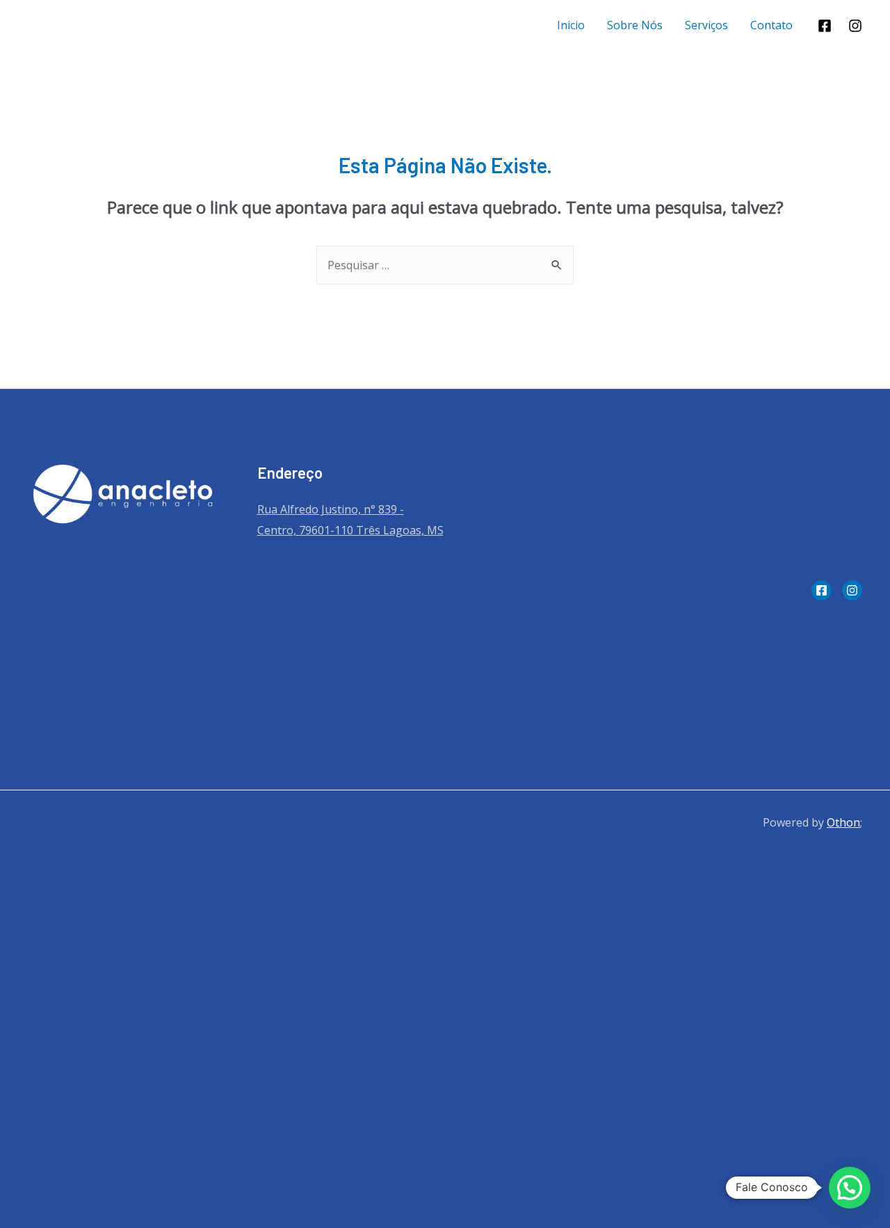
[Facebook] (825, 26)
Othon (843, 822)
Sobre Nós (635, 25)
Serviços (706, 25)
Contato (771, 25)
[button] (850, 1188)
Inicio (571, 25)
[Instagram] (855, 26)
